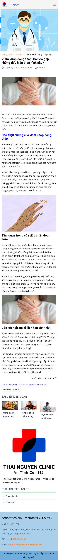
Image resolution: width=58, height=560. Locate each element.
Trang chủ (7, 54)
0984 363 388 (19, 539)
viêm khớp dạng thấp (11, 389)
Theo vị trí (10, 502)
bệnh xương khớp (10, 384)
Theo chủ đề (12, 496)
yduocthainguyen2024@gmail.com (25, 544)
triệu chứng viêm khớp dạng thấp (34, 384)
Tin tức (19, 54)
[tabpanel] (29, 30)
